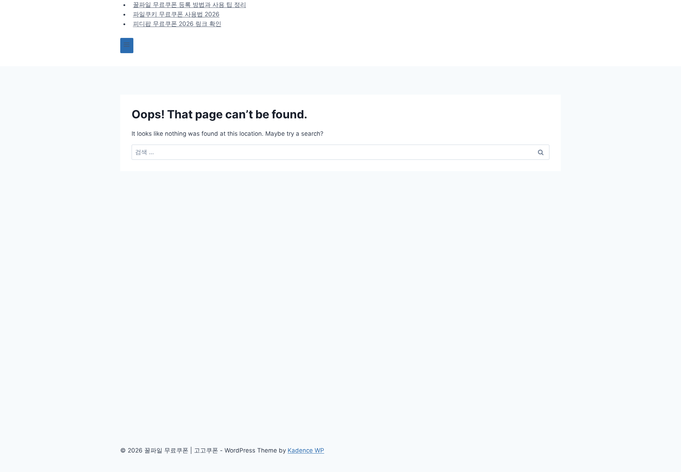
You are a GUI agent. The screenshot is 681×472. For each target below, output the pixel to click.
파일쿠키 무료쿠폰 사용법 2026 (176, 14)
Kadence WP (306, 450)
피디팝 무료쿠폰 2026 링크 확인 (177, 23)
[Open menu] (126, 45)
